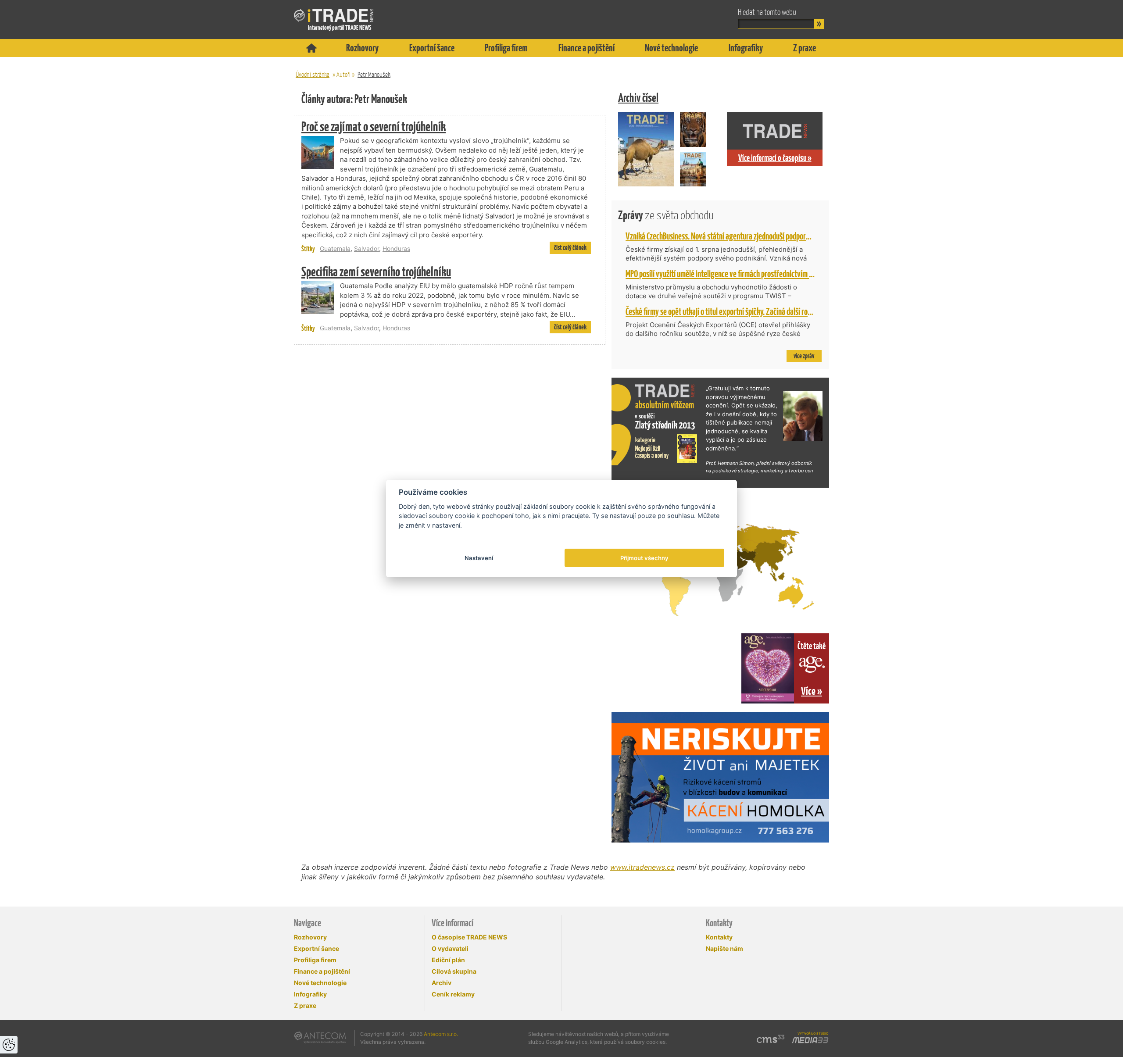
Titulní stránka (311, 48)
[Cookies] (9, 1044)
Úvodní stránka (312, 74)
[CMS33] (771, 1039)
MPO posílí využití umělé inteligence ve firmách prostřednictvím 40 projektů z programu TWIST (762, 274)
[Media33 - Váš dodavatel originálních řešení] (810, 1040)
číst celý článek (570, 247)
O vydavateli (450, 948)
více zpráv (804, 356)
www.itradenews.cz (642, 867)
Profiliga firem (506, 47)
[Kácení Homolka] (720, 777)
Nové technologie (671, 47)
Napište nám (724, 948)
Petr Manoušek (374, 74)
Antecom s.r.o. (441, 1034)
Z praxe (804, 47)
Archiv (441, 982)
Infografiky (746, 47)
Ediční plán (448, 960)
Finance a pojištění (586, 47)
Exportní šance (431, 47)
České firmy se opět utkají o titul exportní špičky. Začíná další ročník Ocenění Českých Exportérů (762, 311)
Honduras (396, 248)
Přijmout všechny (644, 557)
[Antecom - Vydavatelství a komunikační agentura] (320, 1037)
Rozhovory (362, 47)
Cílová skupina (454, 971)
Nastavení (479, 557)
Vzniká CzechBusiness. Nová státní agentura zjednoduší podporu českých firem (738, 236)
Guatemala (335, 248)
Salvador (366, 248)
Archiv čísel (638, 97)
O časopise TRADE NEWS (469, 937)
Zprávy (666, 215)
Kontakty (719, 937)
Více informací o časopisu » (775, 158)
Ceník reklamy (453, 994)
